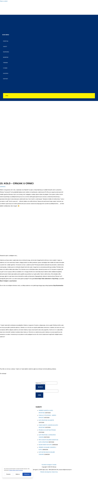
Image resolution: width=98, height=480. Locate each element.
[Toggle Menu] (49, 83)
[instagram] (4, 8)
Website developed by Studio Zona (49, 472)
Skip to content (3, 1)
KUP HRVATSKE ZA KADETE (46, 420)
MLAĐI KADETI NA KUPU (45, 444)
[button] (49, 95)
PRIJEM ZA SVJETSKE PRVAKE (47, 430)
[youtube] (4, 12)
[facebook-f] (4, 5)
